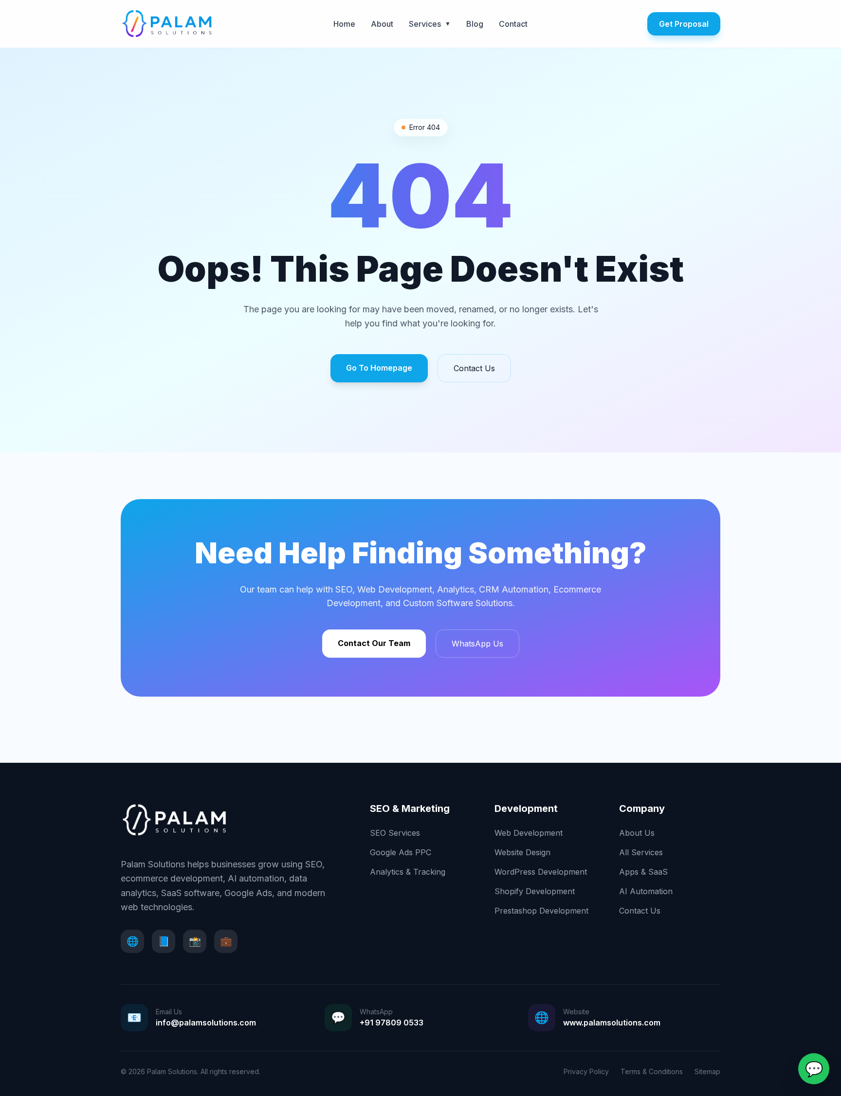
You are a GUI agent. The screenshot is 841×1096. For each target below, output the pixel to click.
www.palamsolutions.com (611, 1022)
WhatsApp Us (477, 643)
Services (430, 24)
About (382, 24)
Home (344, 24)
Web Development (528, 833)
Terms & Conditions (652, 1071)
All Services (641, 852)
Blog (474, 24)
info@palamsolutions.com (206, 1022)
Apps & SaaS (643, 872)
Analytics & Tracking (407, 872)
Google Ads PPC (400, 852)
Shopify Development (534, 891)
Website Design (522, 852)
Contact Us (474, 368)
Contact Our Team (374, 643)
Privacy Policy (586, 1071)
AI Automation (646, 891)
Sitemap (707, 1071)
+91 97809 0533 (391, 1022)
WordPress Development (540, 872)
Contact (513, 24)
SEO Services (395, 833)
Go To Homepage (379, 368)
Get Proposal (684, 24)
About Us (637, 833)
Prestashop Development (541, 911)
